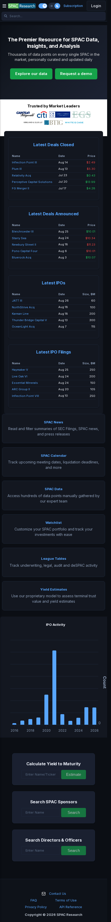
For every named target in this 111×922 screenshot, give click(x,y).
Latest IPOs (53, 282)
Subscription (73, 6)
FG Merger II (20, 188)
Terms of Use (66, 900)
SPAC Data (53, 489)
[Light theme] (51, 6)
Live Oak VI (19, 376)
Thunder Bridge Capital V (29, 320)
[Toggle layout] (42, 5)
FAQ (33, 900)
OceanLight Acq (23, 326)
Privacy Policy (36, 907)
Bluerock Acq (21, 257)
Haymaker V (20, 369)
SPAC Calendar (54, 455)
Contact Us (57, 894)
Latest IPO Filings (53, 352)
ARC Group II (21, 389)
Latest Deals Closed (53, 144)
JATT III (17, 300)
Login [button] (96, 6)
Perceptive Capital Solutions (32, 182)
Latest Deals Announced (53, 213)
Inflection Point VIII (25, 396)
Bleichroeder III (23, 231)
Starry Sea (19, 238)
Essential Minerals (25, 383)
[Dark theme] (57, 6)
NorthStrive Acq (23, 307)
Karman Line (20, 313)
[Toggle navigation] (4, 6)
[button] (53, 677)
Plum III (17, 169)
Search (74, 812)
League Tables (53, 558)
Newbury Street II (24, 244)
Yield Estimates (53, 589)
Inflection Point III (24, 162)
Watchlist (53, 522)
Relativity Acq (21, 175)
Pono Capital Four (24, 251)
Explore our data (31, 73)
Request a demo (76, 73)
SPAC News (53, 422)
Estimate (73, 774)
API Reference (70, 907)
